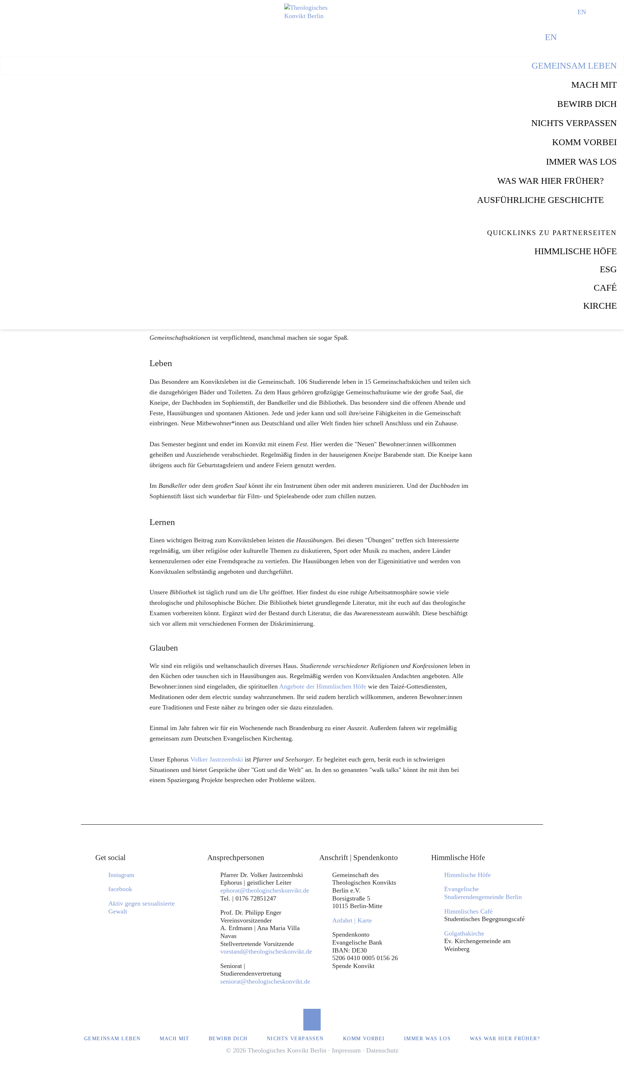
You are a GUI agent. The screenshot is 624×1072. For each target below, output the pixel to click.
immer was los (581, 161)
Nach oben (312, 1019)
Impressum (346, 1050)
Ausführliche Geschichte (540, 200)
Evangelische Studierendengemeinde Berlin (483, 892)
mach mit (594, 85)
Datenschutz (382, 1050)
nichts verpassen (574, 123)
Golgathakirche (464, 933)
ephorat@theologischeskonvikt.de (264, 890)
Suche (596, 11)
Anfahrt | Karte (352, 920)
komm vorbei (584, 142)
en (581, 12)
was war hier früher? (550, 181)
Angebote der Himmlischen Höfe (322, 686)
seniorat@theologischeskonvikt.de (265, 981)
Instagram (121, 874)
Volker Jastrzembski (217, 759)
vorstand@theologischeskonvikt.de (266, 951)
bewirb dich (587, 104)
